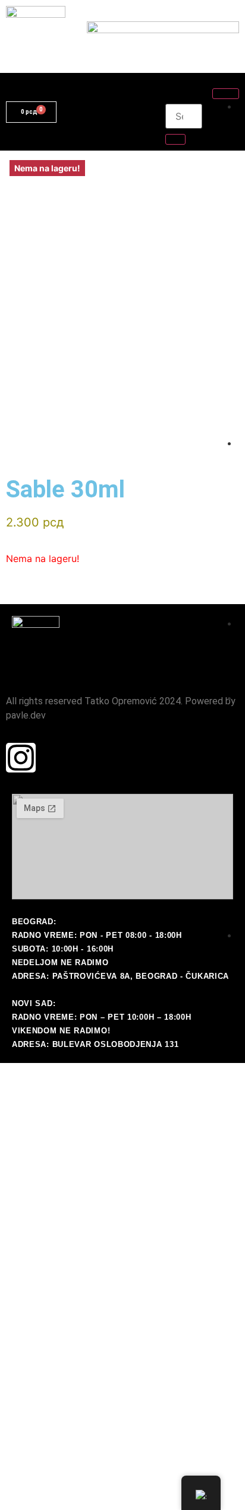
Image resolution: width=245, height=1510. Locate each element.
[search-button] (175, 139)
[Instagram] (21, 757)
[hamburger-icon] (225, 93)
